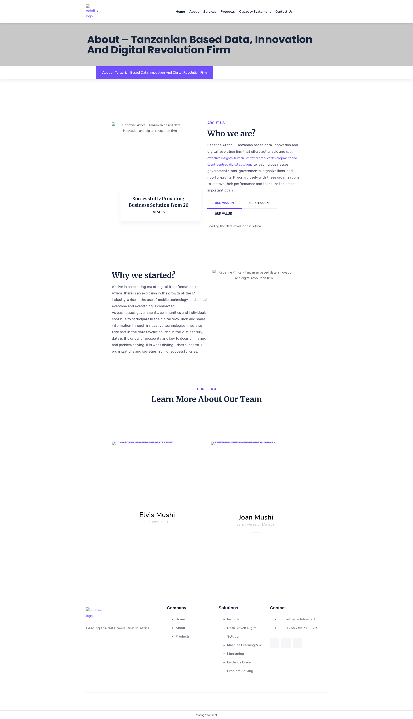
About (194, 11)
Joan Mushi (256, 517)
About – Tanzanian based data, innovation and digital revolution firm (154, 72)
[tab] (224, 203)
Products (228, 11)
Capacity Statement (255, 11)
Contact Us (284, 11)
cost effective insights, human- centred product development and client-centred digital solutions (252, 158)
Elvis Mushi (157, 515)
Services (209, 11)
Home (180, 11)
